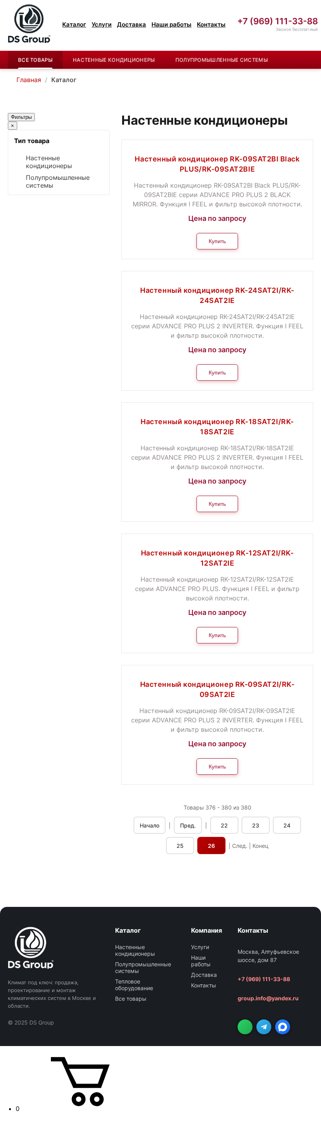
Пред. (188, 825)
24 (286, 825)
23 (255, 825)
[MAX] (282, 1026)
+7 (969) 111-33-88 (277, 21)
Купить (217, 241)
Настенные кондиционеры (114, 60)
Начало (149, 825)
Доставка (131, 24)
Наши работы (171, 24)
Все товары (35, 60)
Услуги (102, 24)
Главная (28, 80)
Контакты (211, 24)
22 (224, 825)
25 (180, 845)
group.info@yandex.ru (268, 998)
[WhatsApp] (245, 1026)
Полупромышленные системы (221, 60)
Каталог (74, 24)
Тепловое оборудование (134, 984)
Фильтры (21, 117)
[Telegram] (263, 1026)
